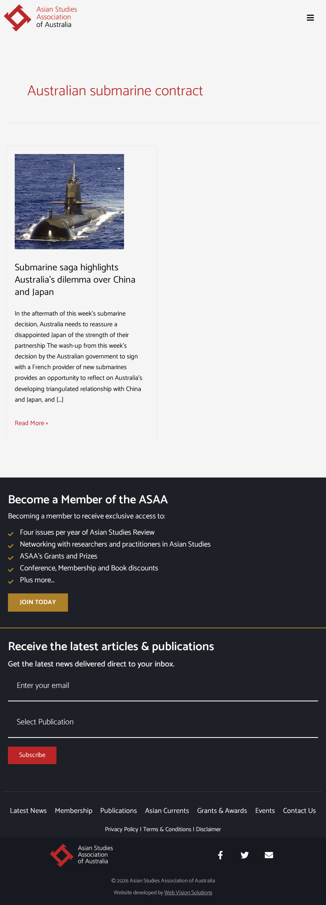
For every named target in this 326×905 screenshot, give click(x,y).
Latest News (28, 811)
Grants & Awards (222, 811)
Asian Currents (167, 811)
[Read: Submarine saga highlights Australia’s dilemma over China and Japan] (69, 201)
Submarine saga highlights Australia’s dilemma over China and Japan (75, 280)
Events (265, 811)
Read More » (31, 423)
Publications (118, 811)
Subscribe (32, 755)
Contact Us (299, 811)
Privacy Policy (121, 829)
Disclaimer (208, 829)
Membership (73, 811)
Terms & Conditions (167, 829)
